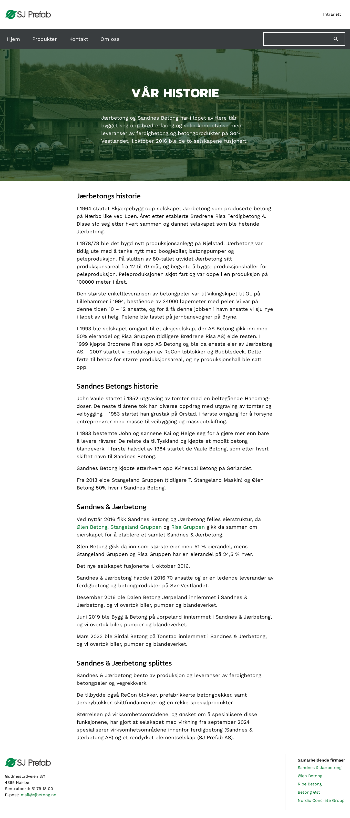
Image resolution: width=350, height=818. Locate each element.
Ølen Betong (92, 527)
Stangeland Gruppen (136, 527)
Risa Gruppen (188, 527)
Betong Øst (309, 792)
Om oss (110, 39)
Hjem (13, 39)
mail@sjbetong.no (38, 794)
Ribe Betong (310, 784)
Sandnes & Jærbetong (320, 767)
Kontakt (78, 39)
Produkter (44, 39)
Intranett (332, 14)
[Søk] (339, 39)
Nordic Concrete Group (321, 800)
